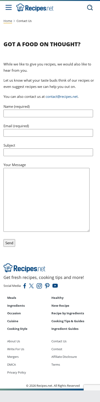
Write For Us (15, 349)
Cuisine (12, 321)
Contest (56, 349)
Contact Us (59, 341)
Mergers (13, 357)
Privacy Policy (16, 372)
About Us (13, 341)
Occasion (14, 313)
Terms (55, 364)
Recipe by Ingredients (67, 313)
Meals (11, 298)
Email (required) (16, 126)
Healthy (57, 298)
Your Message (14, 164)
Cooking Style (17, 329)
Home (7, 21)
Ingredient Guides (64, 329)
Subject (9, 145)
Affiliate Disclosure (64, 357)
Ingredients (16, 305)
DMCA (11, 364)
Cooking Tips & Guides (67, 321)
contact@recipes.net (62, 96)
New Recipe (60, 305)
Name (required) (16, 106)
